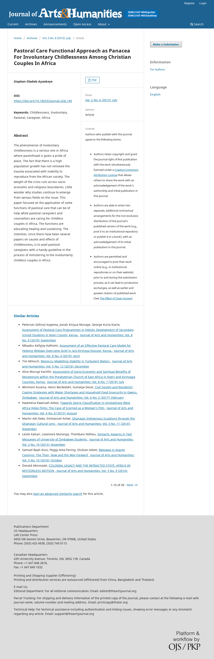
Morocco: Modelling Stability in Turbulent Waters (76, 361)
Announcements (55, 24)
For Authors (157, 69)
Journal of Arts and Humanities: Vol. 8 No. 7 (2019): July (85, 382)
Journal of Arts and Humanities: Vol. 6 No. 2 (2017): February (81, 398)
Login (202, 3)
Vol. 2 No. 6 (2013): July (56, 38)
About (102, 24)
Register (189, 3)
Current (13, 24)
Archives (31, 24)
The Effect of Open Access (115, 298)
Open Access (82, 24)
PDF (94, 80)
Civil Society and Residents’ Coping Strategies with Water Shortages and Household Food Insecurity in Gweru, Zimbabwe (79, 392)
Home (18, 38)
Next (130, 485)
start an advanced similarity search (57, 494)
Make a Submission (166, 44)
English (155, 94)
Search (198, 24)
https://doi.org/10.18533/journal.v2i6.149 (43, 101)
